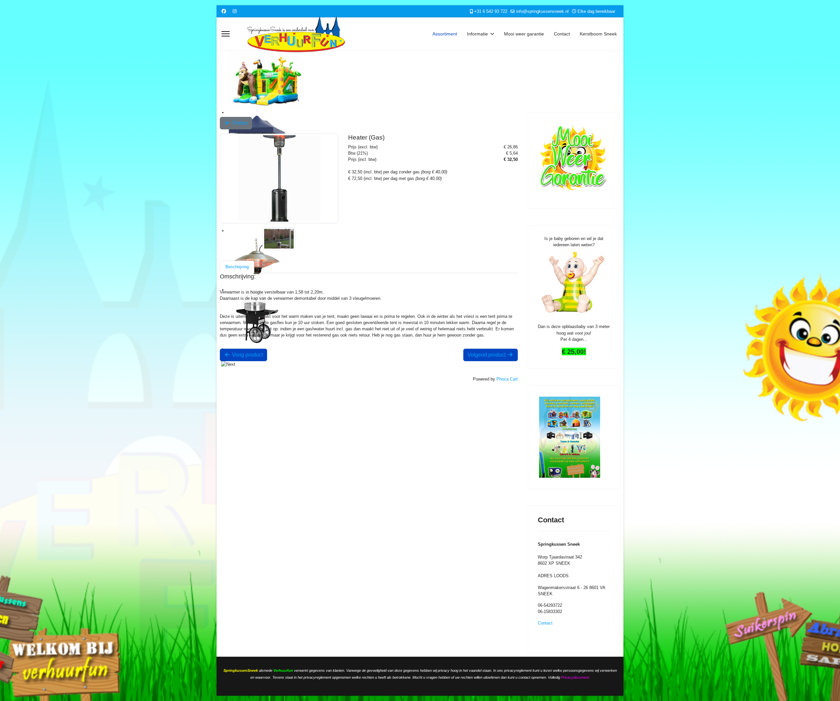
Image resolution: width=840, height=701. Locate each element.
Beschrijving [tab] (237, 266)
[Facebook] (223, 11)
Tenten (239, 123)
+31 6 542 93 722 (490, 11)
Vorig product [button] (247, 355)
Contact (562, 33)
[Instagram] (235, 11)
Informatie (477, 33)
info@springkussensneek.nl (542, 11)
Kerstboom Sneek (598, 33)
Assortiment (444, 33)
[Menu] (225, 33)
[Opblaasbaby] (574, 283)
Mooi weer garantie (524, 33)
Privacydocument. (575, 677)
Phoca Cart (507, 379)
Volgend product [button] (487, 355)
